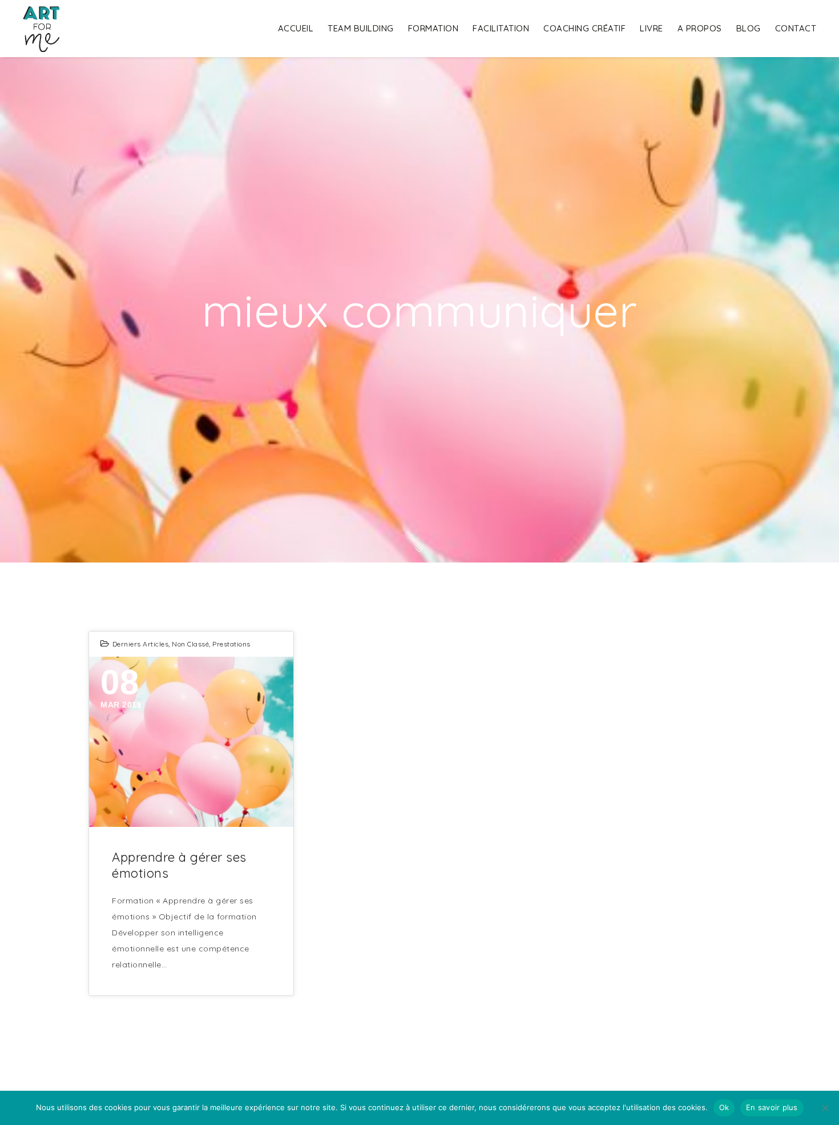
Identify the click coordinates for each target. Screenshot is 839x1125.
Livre (651, 28)
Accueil (296, 28)
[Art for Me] (41, 28)
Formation (433, 28)
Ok (724, 1107)
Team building (361, 28)
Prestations (231, 644)
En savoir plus (772, 1107)
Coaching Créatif (584, 28)
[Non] (824, 1108)
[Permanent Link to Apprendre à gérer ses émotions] (191, 742)
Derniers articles (140, 644)
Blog (748, 28)
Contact (796, 28)
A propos (699, 28)
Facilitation (501, 28)
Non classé (190, 644)
